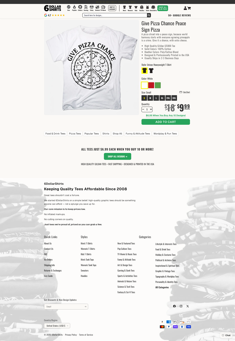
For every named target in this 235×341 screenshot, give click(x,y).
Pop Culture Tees (124, 248)
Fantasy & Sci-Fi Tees (126, 292)
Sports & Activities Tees (127, 275)
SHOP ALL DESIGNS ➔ (117, 156)
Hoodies (84, 275)
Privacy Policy (71, 334)
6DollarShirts (57, 334)
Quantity (145, 104)
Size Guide (48, 275)
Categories (145, 237)
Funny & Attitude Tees (138, 133)
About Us (48, 243)
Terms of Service (86, 334)
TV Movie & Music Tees (127, 254)
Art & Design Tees (125, 265)
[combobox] (115, 15)
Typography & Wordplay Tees (167, 276)
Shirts (105, 133)
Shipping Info (49, 265)
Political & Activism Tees (165, 260)
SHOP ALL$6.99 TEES (162, 8)
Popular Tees (91, 133)
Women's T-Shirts (88, 248)
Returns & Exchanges (53, 270)
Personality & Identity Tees (166, 281)
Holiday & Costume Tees (165, 254)
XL (162, 97)
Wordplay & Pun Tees (165, 133)
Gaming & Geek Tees (126, 270)
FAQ (45, 254)
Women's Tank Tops (88, 265)
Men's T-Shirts (86, 243)
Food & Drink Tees (55, 133)
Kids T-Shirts (86, 254)
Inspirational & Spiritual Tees (167, 265)
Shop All (117, 133)
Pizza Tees (75, 133)
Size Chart (186, 92)
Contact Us (48, 248)
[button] (112, 8)
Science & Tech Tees (126, 286)
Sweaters (84, 270)
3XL (174, 97)
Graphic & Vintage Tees (165, 271)
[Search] (149, 15)
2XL (168, 97)
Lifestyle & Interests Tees (165, 244)
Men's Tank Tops (87, 259)
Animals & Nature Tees (127, 281)
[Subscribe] (85, 306)
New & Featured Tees (126, 243)
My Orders (48, 259)
